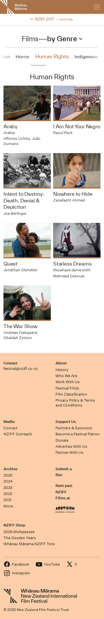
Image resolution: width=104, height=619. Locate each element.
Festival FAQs (67, 388)
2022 (7, 493)
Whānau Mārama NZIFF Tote (29, 543)
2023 (7, 487)
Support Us (65, 421)
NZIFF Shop (14, 525)
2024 (8, 481)
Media (8, 421)
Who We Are (66, 375)
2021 (7, 499)
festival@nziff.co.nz (20, 368)
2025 (7, 475)
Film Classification (71, 394)
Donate (61, 440)
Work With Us (67, 381)
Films (30, 39)
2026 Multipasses (19, 531)
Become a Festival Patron (77, 434)
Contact (10, 363)
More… (9, 506)
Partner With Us (69, 452)
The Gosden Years (19, 537)
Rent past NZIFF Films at (64, 492)
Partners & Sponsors (73, 428)
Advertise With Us (71, 446)
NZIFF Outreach (17, 434)
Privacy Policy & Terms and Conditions (75, 403)
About (61, 363)
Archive (10, 468)
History (61, 369)
